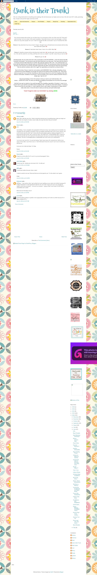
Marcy (73, 550)
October (75, 421)
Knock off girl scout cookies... (76, 514)
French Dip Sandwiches (76, 494)
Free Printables (41, 21)
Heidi (73, 540)
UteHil (51, 572)
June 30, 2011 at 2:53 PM (23, 192)
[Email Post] (30, 107)
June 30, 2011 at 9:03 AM (23, 122)
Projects (48, 21)
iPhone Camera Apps (75, 440)
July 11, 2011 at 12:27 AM (23, 201)
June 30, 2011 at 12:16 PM (23, 178)
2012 (73, 413)
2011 (73, 415)
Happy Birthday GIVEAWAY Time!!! (76, 508)
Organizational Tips (72, 21)
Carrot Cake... (76, 504)
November (76, 419)
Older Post (64, 236)
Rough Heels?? (75, 467)
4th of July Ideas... (75, 478)
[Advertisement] (40, 221)
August (75, 425)
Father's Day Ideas (76, 497)
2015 (73, 407)
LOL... (74, 431)
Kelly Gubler (75, 545)
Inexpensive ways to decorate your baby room (76, 462)
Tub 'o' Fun (76, 470)
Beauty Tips (55, 21)
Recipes (33, 21)
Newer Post (17, 236)
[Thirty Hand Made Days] (77, 337)
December (76, 417)
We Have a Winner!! (75, 485)
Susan (18, 125)
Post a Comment (19, 204)
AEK (18, 168)
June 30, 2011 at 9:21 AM (23, 151)
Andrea (73, 535)
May (74, 527)
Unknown (19, 181)
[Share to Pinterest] (39, 107)
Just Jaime (19, 161)
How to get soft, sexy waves (76, 522)
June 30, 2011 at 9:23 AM (23, 158)
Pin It (14, 104)
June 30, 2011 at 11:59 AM (23, 165)
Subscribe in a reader (76, 133)
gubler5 (74, 555)
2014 (73, 409)
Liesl (73, 548)
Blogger (61, 572)
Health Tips (17, 23)
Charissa (74, 537)
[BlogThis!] (34, 107)
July (74, 427)
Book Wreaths (76, 525)
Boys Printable (76, 433)
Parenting (63, 21)
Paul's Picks (76, 443)
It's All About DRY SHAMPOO (76, 501)
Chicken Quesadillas (76, 449)
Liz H (18, 195)
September (76, 423)
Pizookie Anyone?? (76, 445)
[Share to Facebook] (37, 107)
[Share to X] (36, 107)
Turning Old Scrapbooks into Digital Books (76, 489)
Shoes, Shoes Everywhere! (76, 481)
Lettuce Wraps (76, 472)
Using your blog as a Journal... (76, 456)
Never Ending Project (76, 452)
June (74, 429)
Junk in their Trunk (76, 542)
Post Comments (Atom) (43, 240)
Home (16, 21)
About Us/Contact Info (24, 21)
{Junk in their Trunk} (41, 10)
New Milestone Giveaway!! (76, 436)
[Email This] (33, 107)
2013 (73, 411)
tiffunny (19, 116)
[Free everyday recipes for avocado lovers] (71, 79)
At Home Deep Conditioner (76, 475)
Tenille (73, 553)
